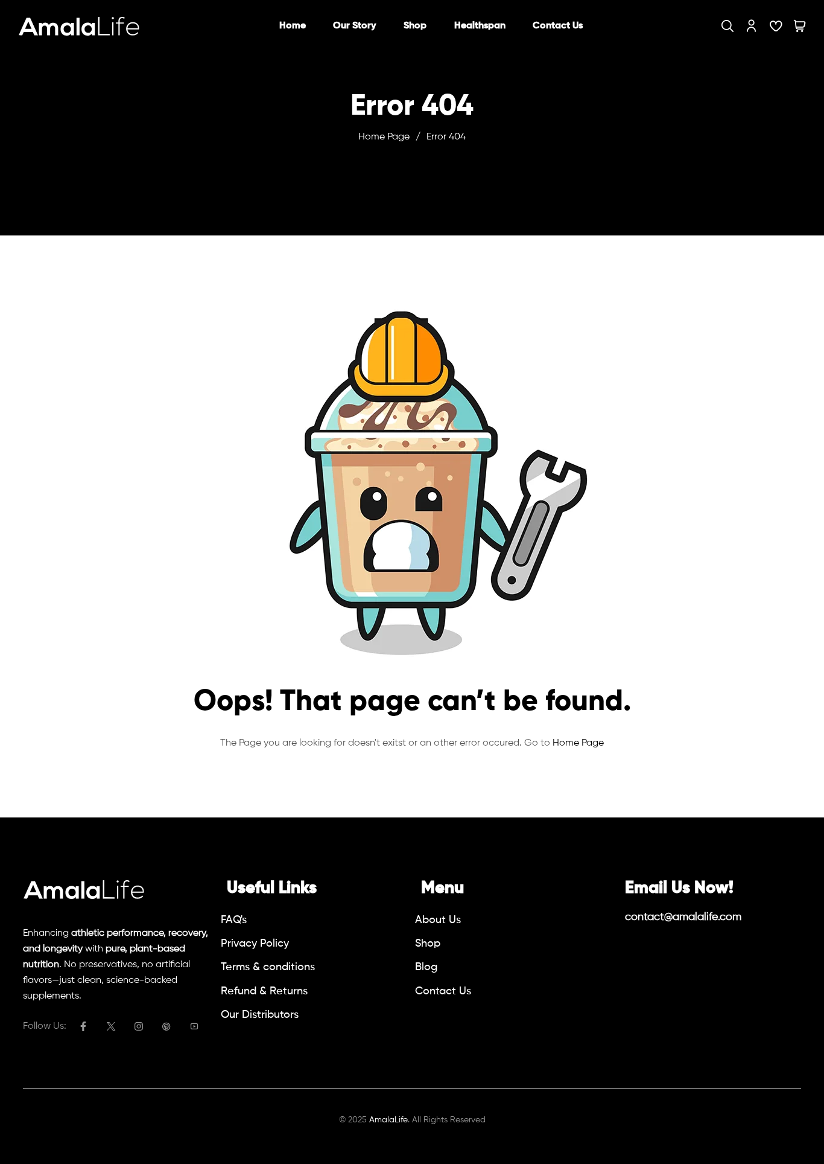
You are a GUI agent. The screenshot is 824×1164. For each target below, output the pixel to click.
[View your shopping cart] (800, 26)
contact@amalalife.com (683, 917)
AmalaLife (388, 1120)
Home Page (384, 137)
